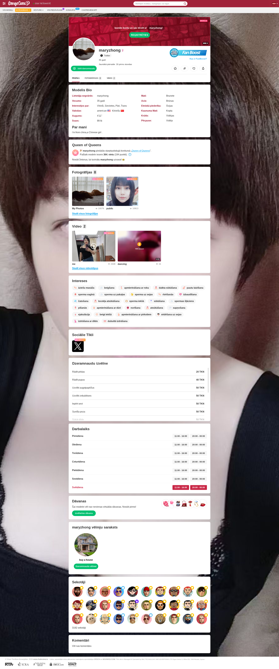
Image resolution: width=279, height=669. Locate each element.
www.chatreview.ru (40, 659)
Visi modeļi (8, 10)
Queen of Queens (141, 151)
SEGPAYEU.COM (109, 659)
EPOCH (97, 659)
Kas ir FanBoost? (198, 59)
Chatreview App (89, 10)
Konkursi (70, 10)
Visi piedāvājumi (54, 10)
